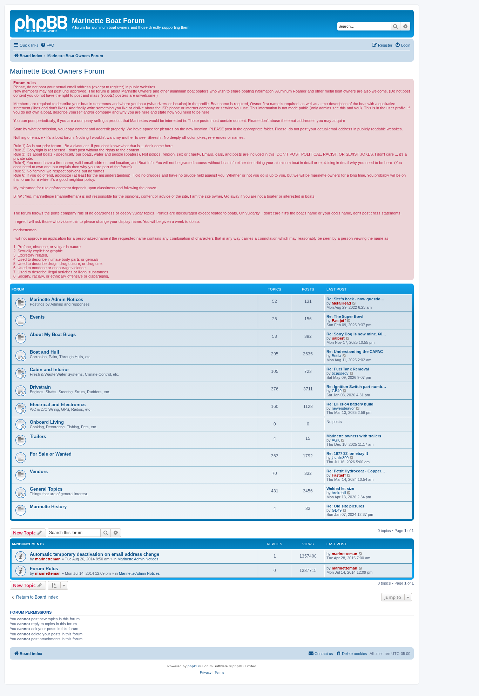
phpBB (193, 666)
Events (37, 317)
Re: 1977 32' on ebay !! (347, 453)
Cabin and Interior (49, 369)
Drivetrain (40, 387)
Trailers (38, 436)
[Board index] (42, 23)
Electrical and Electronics (58, 404)
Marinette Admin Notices (56, 299)
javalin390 (340, 458)
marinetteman (48, 559)
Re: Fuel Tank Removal (347, 369)
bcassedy (340, 373)
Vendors (39, 471)
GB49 (337, 391)
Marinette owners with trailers (353, 436)
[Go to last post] (360, 554)
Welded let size (340, 488)
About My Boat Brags (53, 334)
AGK (336, 440)
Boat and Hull (44, 352)
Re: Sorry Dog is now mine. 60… (356, 334)
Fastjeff (339, 321)
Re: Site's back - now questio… (355, 299)
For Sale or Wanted (51, 454)
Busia (336, 356)
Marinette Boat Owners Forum (57, 71)
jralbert (338, 338)
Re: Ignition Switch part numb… (356, 386)
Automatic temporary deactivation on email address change (94, 554)
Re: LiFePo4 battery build (349, 404)
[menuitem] (47, 45)
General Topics (46, 489)
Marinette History (48, 506)
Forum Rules (44, 568)
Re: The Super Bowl (344, 316)
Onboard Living (47, 422)
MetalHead (341, 303)
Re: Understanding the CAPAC (354, 351)
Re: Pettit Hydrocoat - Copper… (355, 471)
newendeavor (343, 408)
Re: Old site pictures (345, 506)
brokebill (339, 493)
